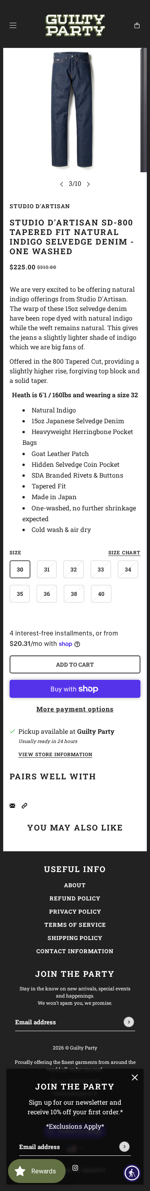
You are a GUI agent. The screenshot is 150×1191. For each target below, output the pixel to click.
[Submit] (124, 1146)
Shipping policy (75, 938)
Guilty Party (95, 731)
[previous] (61, 184)
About (75, 885)
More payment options (75, 709)
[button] (24, 805)
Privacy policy (75, 911)
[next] (88, 184)
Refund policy (75, 898)
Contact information (75, 951)
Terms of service (75, 924)
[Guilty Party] (75, 26)
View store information (55, 754)
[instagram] (75, 1167)
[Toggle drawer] (13, 25)
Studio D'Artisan (40, 206)
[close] (135, 1077)
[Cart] (137, 25)
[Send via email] (12, 805)
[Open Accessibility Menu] (132, 1173)
